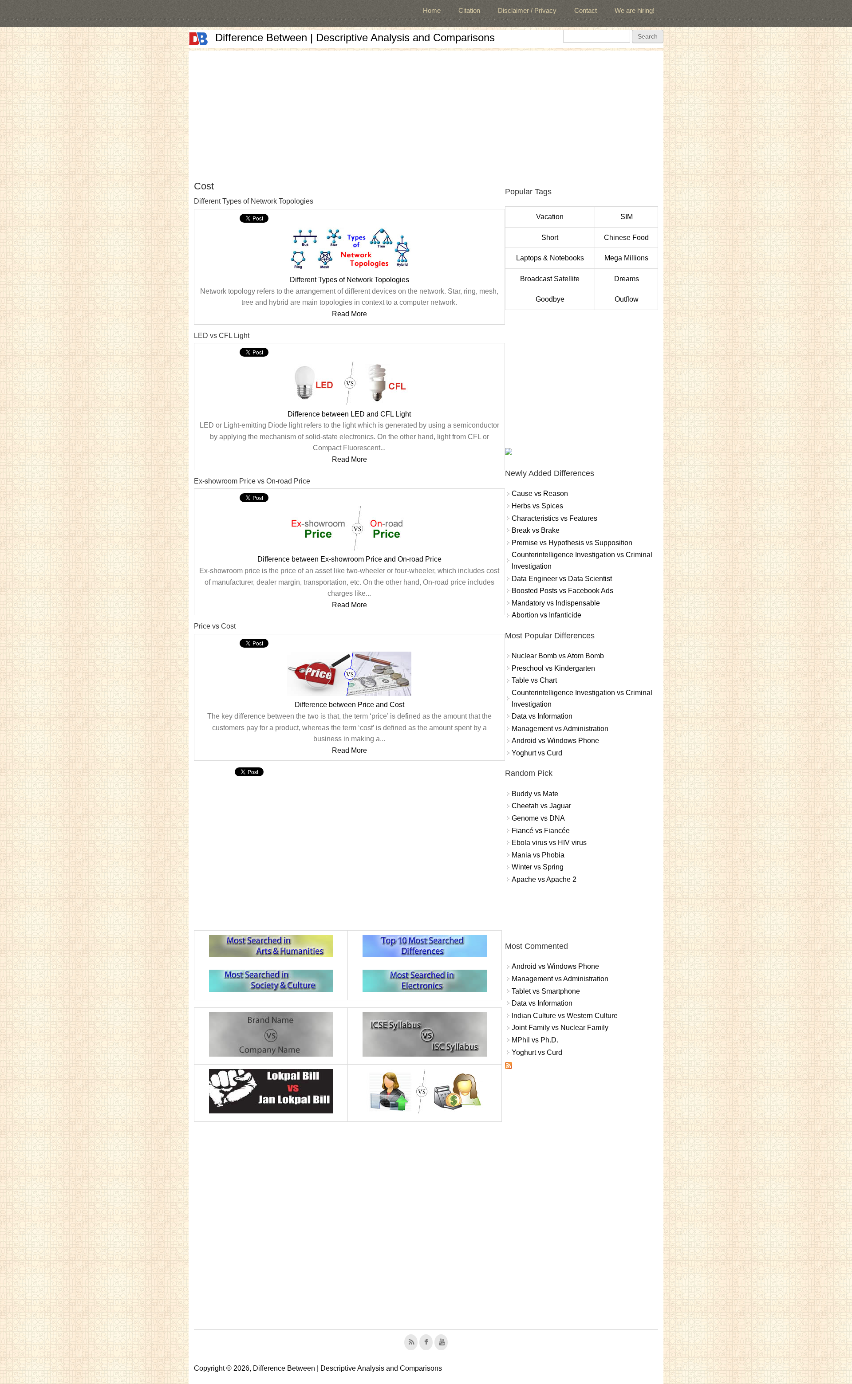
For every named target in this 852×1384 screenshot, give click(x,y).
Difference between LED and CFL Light (349, 414)
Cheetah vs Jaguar (541, 806)
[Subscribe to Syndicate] (508, 1066)
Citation (469, 10)
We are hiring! (635, 10)
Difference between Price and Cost (349, 704)
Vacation (550, 216)
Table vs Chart (534, 680)
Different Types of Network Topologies (349, 279)
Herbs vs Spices (537, 506)
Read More (349, 314)
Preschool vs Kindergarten (553, 668)
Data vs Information (542, 716)
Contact (585, 10)
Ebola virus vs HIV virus (549, 842)
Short (549, 237)
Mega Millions (626, 258)
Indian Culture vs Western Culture (565, 1015)
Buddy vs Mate (535, 794)
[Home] (198, 39)
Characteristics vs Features (554, 518)
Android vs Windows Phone (555, 740)
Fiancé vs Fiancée (541, 830)
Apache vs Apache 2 (544, 879)
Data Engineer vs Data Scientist (562, 578)
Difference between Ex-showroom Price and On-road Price (349, 559)
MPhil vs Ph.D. (535, 1040)
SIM (626, 216)
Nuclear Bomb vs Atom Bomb (558, 656)
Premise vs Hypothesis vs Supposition (572, 543)
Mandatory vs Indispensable (556, 603)
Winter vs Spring (538, 867)
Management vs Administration (560, 728)
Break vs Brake (536, 530)
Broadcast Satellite (550, 279)
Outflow (627, 299)
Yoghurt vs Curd (537, 753)
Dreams (626, 279)
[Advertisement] (426, 113)
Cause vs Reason (540, 493)
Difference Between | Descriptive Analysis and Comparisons (355, 37)
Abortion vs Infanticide (546, 615)
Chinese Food (626, 237)
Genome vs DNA (538, 818)
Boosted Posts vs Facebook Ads (562, 590)
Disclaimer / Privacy (527, 10)
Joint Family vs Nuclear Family (560, 1027)
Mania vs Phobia (538, 855)
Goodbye (550, 299)
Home (432, 10)
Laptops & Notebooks (550, 258)
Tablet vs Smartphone (546, 991)
